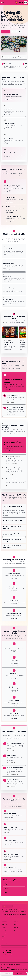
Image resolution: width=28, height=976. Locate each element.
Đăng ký (25, 2)
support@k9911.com (7, 952)
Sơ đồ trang (4, 943)
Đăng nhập (21, 2)
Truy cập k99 (5, 31)
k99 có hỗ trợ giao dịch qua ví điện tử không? (12, 540)
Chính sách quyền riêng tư (5, 969)
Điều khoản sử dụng (15, 969)
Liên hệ (15, 924)
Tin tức (3, 939)
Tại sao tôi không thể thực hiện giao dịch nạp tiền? (12, 521)
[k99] (7, 906)
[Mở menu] (16, 2)
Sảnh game (4, 924)
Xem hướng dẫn (16, 31)
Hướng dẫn (4, 930)
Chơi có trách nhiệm (23, 969)
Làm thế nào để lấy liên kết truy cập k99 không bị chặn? (12, 507)
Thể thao (4, 927)
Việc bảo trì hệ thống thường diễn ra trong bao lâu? (12, 533)
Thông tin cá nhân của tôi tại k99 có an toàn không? (12, 546)
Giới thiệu (4, 936)
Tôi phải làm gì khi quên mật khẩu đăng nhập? (12, 527)
